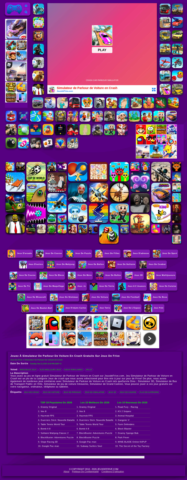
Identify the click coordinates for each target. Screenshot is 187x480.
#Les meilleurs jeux (50, 370)
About (66, 471)
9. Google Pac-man (86, 442)
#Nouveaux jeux (28, 370)
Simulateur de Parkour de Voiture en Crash (44, 360)
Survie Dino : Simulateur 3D (138, 381)
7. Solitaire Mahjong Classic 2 (53, 433)
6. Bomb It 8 (44, 429)
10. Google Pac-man (48, 446)
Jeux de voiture (51, 392)
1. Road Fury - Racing (126, 407)
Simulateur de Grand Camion (106, 384)
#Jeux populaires (73, 370)
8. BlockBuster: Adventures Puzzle (56, 437)
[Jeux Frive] (26, 6)
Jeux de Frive (12, 4)
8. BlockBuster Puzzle (88, 437)
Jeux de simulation (94, 392)
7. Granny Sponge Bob (126, 433)
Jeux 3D (112, 392)
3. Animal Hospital (124, 416)
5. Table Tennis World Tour (51, 424)
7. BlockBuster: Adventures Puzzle (94, 433)
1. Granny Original (47, 407)
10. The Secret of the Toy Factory (132, 446)
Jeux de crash (31, 392)
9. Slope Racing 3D (48, 442)
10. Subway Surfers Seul (89, 446)
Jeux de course (128, 392)
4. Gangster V (122, 420)
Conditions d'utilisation (112, 471)
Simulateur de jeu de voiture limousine (66, 384)
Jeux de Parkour (72, 392)
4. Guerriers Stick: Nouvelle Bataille (56, 420)
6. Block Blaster (123, 429)
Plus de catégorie (149, 392)
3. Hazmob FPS (46, 416)
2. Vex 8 (42, 411)
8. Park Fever (122, 437)
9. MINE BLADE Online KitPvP (131, 442)
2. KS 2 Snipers (123, 411)
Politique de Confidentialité (85, 471)
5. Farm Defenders (124, 424)
